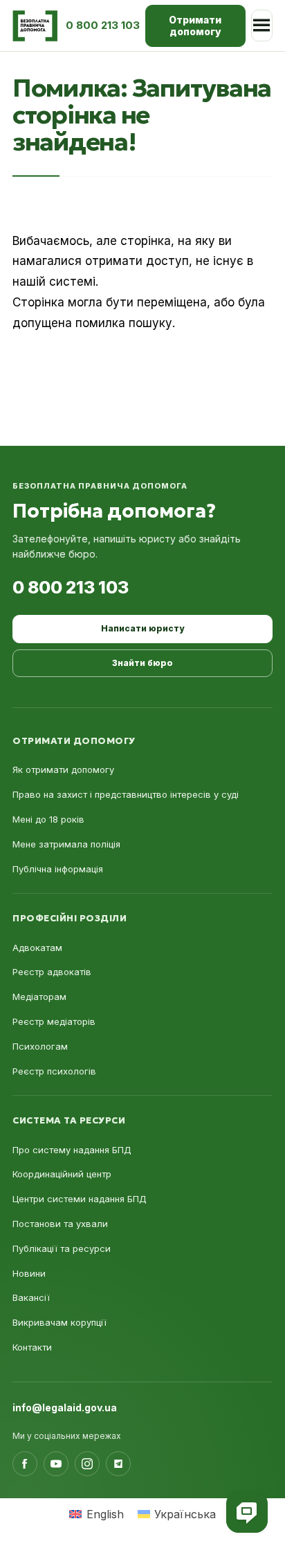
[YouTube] (56, 1463)
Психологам (40, 1046)
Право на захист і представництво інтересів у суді (125, 794)
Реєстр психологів (54, 1071)
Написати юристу (142, 628)
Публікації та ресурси (61, 1248)
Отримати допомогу (195, 26)
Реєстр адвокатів (51, 971)
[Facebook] (24, 1463)
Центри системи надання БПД (79, 1198)
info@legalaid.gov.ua (64, 1407)
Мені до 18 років (48, 819)
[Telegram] (118, 1463)
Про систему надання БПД (71, 1149)
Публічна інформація (57, 868)
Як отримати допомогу (63, 769)
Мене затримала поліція (66, 844)
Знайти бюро (142, 663)
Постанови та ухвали (60, 1223)
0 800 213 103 (70, 587)
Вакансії (31, 1297)
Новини (29, 1273)
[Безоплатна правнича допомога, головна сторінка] (34, 25)
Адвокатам (37, 947)
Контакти (32, 1347)
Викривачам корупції (59, 1322)
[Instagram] (87, 1463)
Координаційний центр (61, 1173)
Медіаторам (39, 996)
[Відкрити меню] (262, 25)
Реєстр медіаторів (53, 1021)
